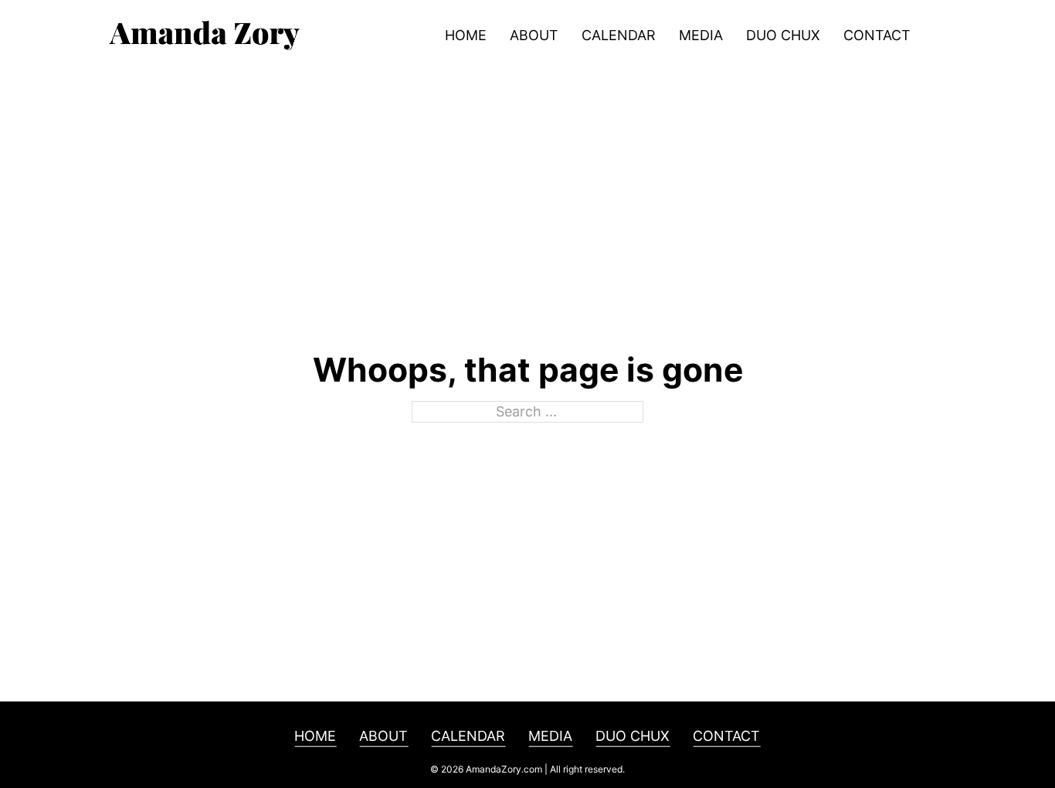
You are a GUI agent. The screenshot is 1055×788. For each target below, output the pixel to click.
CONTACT (877, 35)
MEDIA (701, 35)
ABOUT (534, 35)
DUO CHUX (783, 35)
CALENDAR (619, 35)
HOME (466, 35)
